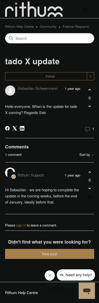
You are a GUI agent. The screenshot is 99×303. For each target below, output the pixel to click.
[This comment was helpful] (89, 172)
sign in (21, 225)
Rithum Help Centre (19, 26)
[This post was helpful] (89, 89)
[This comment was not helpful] (89, 188)
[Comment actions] (89, 197)
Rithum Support (31, 175)
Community (48, 26)
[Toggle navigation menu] (85, 9)
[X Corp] (14, 128)
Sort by (85, 155)
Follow (50, 76)
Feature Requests (76, 26)
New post (49, 253)
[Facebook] (7, 128)
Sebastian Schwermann (37, 88)
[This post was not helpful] (89, 106)
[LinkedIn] (22, 128)
